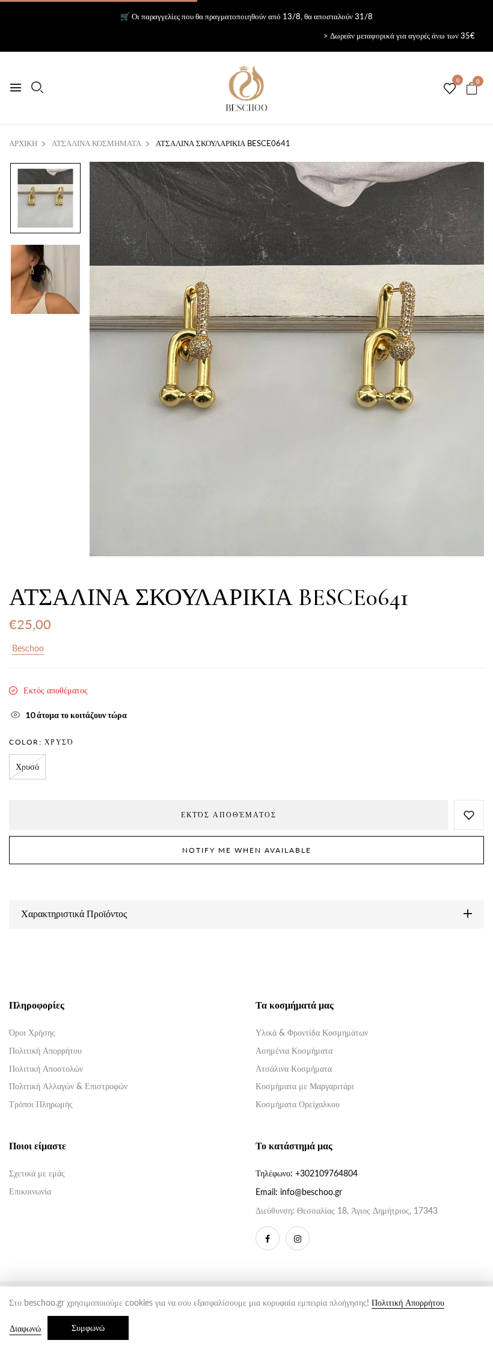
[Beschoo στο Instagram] (298, 1238)
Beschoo (28, 648)
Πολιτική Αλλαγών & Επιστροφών (68, 1086)
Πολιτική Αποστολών (46, 1068)
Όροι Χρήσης (32, 1032)
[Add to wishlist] (469, 815)
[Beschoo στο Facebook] (268, 1238)
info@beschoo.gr (311, 1192)
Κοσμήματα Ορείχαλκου (298, 1104)
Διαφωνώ (25, 1328)
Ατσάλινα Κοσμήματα (294, 1068)
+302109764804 (326, 1173)
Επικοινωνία (30, 1191)
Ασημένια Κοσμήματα (294, 1050)
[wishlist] (450, 89)
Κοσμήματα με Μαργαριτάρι (305, 1086)
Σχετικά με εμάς (37, 1173)
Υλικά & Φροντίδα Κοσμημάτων (312, 1032)
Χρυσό (27, 766)
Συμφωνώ (88, 1328)
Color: (41, 741)
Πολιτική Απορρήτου (45, 1050)
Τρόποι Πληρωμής (41, 1104)
